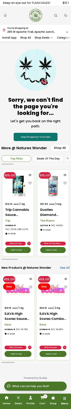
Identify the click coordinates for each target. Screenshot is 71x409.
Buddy (43, 378)
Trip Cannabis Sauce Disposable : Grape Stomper (17, 212)
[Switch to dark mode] (65, 15)
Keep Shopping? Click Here (35, 136)
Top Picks (16, 158)
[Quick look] (30, 175)
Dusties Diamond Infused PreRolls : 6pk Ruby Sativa (51, 212)
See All (65, 268)
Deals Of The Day (48, 158)
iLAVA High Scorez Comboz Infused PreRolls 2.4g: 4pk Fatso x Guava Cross (53, 316)
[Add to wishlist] (30, 183)
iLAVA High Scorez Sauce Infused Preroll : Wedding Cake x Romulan (17, 316)
